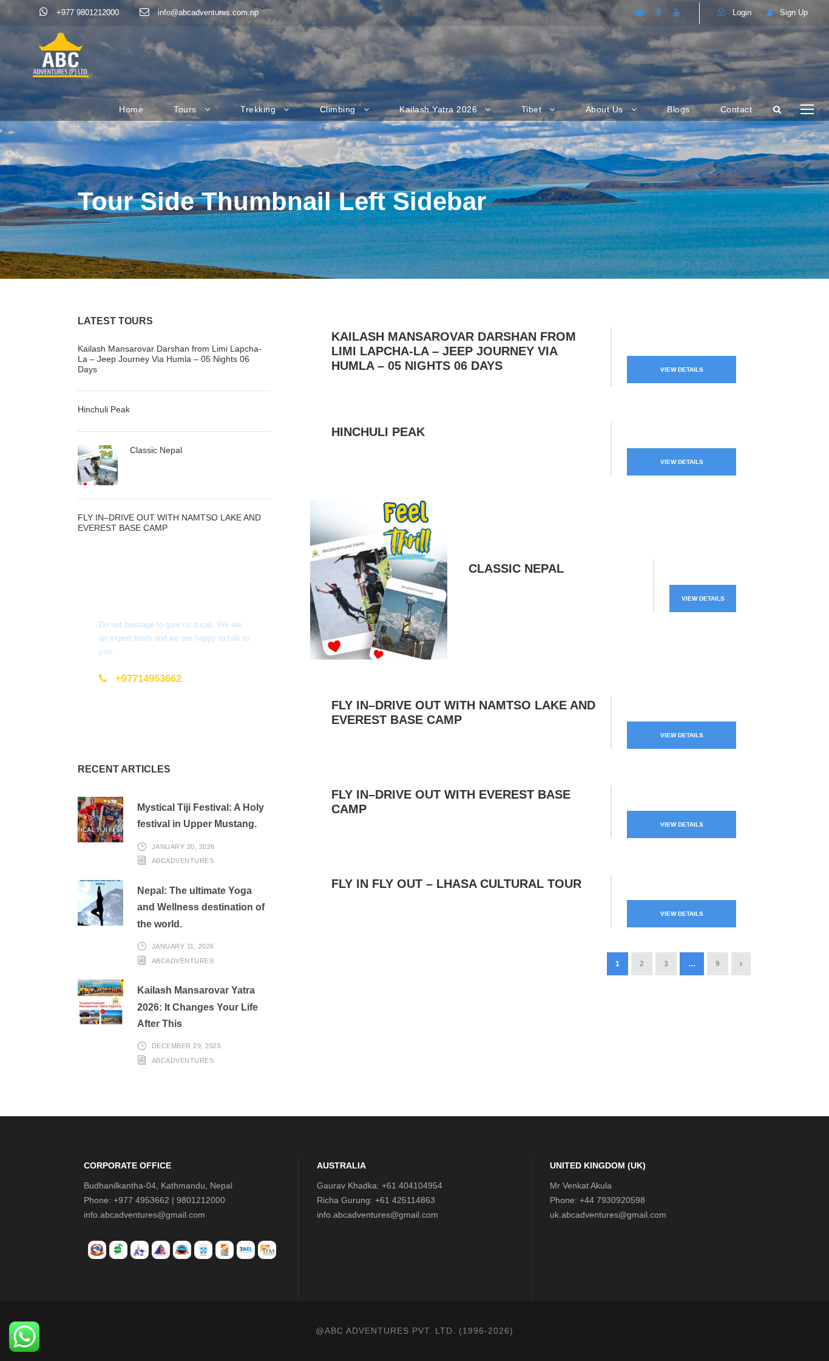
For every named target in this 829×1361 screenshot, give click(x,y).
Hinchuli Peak (378, 431)
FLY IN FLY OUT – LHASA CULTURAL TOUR (456, 883)
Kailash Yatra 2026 (438, 109)
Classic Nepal (516, 568)
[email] (639, 12)
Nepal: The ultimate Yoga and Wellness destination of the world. (201, 907)
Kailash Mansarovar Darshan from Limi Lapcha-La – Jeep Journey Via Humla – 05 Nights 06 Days (453, 351)
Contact (736, 109)
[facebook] (658, 12)
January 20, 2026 (183, 846)
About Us (604, 109)
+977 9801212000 (86, 12)
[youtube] (676, 12)
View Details (681, 369)
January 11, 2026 (183, 946)
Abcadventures (183, 860)
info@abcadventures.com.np (207, 12)
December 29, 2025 (187, 1045)
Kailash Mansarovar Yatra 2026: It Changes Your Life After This (197, 1006)
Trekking (258, 109)
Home (131, 109)
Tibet (531, 109)
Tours (185, 109)
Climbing (338, 109)
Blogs (678, 109)
